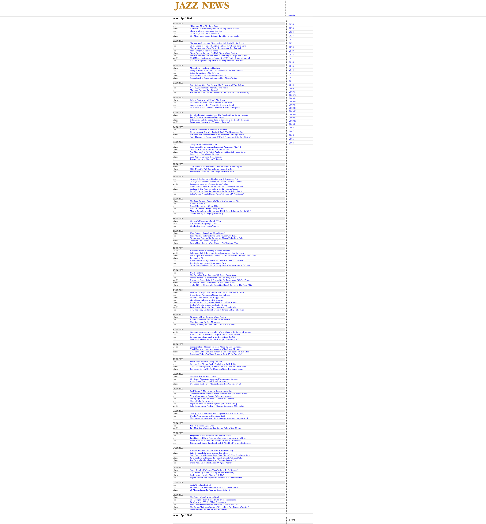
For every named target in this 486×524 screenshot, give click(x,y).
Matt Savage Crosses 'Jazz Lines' (204, 51)
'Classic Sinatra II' (197, 204)
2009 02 (293, 121)
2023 (291, 36)
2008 (291, 128)
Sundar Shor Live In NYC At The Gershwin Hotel (212, 105)
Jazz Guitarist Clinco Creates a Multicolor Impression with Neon (218, 438)
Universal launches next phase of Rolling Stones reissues (214, 29)
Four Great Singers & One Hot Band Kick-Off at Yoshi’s (214, 505)
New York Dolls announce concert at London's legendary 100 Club (219, 352)
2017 (291, 59)
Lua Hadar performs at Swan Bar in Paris (208, 263)
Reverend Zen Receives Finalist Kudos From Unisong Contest (217, 135)
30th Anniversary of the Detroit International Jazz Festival (215, 48)
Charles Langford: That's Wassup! (204, 226)
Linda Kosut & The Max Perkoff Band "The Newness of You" (217, 132)
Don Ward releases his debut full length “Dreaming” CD (214, 339)
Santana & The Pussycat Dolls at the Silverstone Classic (214, 189)
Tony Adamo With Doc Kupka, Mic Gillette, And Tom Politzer (217, 85)
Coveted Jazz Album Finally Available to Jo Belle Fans (213, 364)
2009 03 (293, 118)
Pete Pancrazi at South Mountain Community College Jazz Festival (219, 56)
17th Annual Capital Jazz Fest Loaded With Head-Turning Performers (220, 443)
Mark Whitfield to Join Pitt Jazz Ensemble (208, 510)
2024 (291, 32)
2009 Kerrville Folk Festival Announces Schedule (212, 169)
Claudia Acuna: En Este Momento (205, 322)
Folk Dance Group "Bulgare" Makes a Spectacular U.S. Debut (217, 406)
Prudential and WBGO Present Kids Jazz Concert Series (214, 487)
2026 (291, 24)
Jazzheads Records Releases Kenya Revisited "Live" (212, 172)
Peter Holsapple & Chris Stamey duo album (209, 453)
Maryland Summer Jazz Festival (204, 90)
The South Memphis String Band (204, 497)
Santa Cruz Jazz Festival (200, 485)
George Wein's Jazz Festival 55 (203, 144)
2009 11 (293, 92)
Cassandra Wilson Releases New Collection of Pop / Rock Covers (218, 394)
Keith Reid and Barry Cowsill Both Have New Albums (213, 302)
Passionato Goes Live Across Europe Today (209, 184)
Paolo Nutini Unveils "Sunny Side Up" (207, 475)
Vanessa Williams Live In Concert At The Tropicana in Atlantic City (219, 93)
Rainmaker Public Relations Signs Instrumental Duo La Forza (217, 253)
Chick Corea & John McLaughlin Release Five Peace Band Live (218, 46)
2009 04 (293, 114)
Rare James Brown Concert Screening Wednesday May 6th (215, 147)
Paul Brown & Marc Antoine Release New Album (211, 391)
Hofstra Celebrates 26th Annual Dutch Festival (210, 320)
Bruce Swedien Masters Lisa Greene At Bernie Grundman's (215, 441)
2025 (291, 28)
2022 (291, 40)
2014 (291, 70)
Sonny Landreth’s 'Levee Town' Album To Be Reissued (214, 470)
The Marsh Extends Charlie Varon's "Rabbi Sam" (211, 103)
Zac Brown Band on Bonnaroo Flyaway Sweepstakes (213, 460)
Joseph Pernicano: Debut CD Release (206, 159)
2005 (291, 139)
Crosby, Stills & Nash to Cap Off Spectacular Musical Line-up (217, 413)
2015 (291, 66)
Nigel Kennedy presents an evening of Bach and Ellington (215, 349)
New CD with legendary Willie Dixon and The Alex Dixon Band (218, 367)
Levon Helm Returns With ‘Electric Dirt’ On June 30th (214, 243)
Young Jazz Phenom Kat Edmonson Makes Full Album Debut (217, 238)
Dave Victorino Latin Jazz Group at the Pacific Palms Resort (216, 191)
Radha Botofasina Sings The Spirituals (206, 209)
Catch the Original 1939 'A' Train (204, 73)
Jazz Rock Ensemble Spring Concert (206, 362)
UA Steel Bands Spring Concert (203, 223)
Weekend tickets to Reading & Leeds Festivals (210, 251)
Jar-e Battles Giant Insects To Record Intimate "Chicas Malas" (216, 458)
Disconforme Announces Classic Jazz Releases (210, 295)
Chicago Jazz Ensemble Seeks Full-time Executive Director (216, 181)
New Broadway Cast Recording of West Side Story (212, 473)
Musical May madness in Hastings (205, 68)
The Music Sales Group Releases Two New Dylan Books (214, 36)
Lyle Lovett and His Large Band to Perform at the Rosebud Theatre (219, 120)
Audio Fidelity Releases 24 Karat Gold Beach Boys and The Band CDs (221, 285)
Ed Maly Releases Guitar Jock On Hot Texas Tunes (212, 283)
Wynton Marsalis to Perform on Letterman (208, 130)
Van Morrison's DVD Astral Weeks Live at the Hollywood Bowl (217, 152)
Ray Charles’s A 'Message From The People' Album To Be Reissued (219, 115)
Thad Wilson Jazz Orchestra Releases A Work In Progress (215, 107)
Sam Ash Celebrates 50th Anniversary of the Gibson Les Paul (216, 186)
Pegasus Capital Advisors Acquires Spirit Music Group (213, 404)
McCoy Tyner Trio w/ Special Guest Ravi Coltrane (212, 399)
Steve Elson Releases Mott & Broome (206, 300)
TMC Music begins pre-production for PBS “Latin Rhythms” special (220, 58)
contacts (291, 15)
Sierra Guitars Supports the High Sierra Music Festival (213, 53)
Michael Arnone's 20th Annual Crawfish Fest (209, 149)
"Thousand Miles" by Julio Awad (204, 26)
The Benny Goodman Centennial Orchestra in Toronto (214, 379)
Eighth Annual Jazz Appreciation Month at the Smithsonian (216, 478)
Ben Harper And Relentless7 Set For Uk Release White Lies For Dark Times (223, 256)
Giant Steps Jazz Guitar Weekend (204, 33)
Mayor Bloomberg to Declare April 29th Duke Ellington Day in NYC (220, 211)
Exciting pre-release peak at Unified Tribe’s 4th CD (212, 337)
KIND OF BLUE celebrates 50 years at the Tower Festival (215, 334)
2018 (291, 55)
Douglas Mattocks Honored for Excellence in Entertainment (216, 70)
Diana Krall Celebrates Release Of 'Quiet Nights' (211, 463)
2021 (291, 43)
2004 (291, 143)
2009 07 (293, 105)
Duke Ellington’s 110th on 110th (204, 206)
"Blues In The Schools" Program (204, 241)
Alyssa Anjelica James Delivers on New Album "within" (214, 78)
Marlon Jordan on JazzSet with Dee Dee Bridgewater (213, 278)
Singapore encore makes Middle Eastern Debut (210, 436)
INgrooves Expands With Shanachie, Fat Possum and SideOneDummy (221, 280)
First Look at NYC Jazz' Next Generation (208, 502)
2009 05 (293, 111)
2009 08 (293, 102)
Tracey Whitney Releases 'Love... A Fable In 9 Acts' (212, 325)
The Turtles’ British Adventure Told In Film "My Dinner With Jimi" (219, 507)
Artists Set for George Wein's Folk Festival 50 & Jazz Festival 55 (218, 260)
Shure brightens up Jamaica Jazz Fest (206, 31)
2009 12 (293, 89)
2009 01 (293, 124)
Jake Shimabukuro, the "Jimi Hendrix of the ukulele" (213, 307)
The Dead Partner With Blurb (203, 376)
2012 (291, 77)
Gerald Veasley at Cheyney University (206, 214)
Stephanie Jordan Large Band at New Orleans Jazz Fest (214, 179)
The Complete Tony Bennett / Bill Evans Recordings (213, 275)
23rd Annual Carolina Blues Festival (206, 157)
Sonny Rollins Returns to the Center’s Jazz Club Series (213, 236)
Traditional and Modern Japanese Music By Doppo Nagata (215, 347)
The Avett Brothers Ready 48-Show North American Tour (215, 201)
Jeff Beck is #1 (196, 258)
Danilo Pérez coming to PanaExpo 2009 (207, 416)
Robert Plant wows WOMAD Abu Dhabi (207, 100)
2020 (291, 47)
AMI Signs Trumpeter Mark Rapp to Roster (209, 88)
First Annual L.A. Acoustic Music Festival (208, 317)
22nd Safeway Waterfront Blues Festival (207, 233)
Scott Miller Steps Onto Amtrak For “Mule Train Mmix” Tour (217, 293)
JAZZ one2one (196, 273)
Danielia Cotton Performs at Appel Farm (207, 297)
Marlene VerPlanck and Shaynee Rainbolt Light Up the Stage (217, 43)
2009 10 (293, 95)
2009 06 (293, 108)
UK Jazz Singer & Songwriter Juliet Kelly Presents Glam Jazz (217, 61)
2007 (291, 131)
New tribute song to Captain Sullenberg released (211, 396)
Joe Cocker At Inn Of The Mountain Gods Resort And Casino (217, 369)
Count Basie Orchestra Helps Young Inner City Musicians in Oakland (220, 265)
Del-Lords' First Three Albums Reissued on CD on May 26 (215, 384)
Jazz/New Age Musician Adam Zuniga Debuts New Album (215, 428)
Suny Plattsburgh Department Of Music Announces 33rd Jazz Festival (220, 137)
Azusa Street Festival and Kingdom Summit (209, 381)
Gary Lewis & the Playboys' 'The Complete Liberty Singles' (216, 167)
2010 (291, 85)
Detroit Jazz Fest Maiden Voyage (204, 154)
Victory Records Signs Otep (202, 426)
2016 (291, 62)
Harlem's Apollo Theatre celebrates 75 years (209, 305)
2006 (291, 135)
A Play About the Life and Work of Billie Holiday (211, 450)
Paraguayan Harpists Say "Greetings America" (210, 122)
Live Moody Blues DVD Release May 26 (208, 75)
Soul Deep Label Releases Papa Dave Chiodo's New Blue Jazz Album (220, 455)
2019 (291, 51)
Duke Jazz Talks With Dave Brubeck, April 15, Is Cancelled (216, 354)
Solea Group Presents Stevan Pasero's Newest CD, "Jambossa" (217, 194)
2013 (291, 74)
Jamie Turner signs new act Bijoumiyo (207, 117)
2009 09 (293, 98)
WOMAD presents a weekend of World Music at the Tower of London (221, 332)
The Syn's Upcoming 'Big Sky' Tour (206, 221)
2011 (291, 81)
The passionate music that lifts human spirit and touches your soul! (219, 418)
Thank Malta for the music (201, 401)
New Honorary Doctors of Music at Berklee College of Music (217, 310)
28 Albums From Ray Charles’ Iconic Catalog (210, 490)
